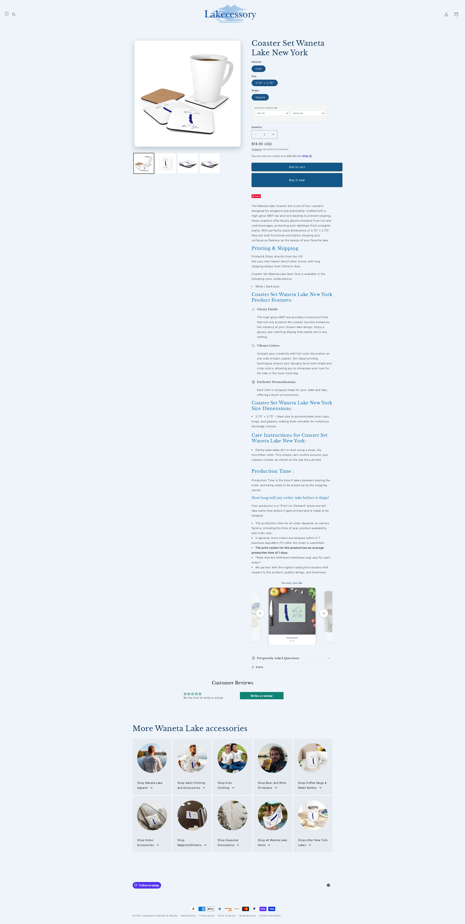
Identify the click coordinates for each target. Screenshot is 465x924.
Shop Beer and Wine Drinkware (272, 785)
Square (260, 97)
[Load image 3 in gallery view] (187, 163)
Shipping (257, 149)
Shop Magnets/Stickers (189, 842)
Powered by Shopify (167, 915)
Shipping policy (247, 915)
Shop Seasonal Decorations (228, 842)
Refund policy (188, 915)
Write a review (261, 696)
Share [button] (259, 667)
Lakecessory (148, 915)
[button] (14, 14)
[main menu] (7, 14)
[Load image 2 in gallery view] (165, 163)
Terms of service (227, 915)
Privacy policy (206, 915)
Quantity (257, 127)
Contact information (270, 915)
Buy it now (297, 180)
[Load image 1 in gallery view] (144, 163)
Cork (258, 68)
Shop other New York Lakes (312, 842)
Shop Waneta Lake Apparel (150, 785)
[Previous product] (260, 613)
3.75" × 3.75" (264, 82)
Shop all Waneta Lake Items (272, 842)
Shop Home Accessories (145, 842)
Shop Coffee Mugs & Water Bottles (312, 785)
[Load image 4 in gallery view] (209, 163)
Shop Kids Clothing (225, 785)
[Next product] (324, 613)
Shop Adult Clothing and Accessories (191, 785)
